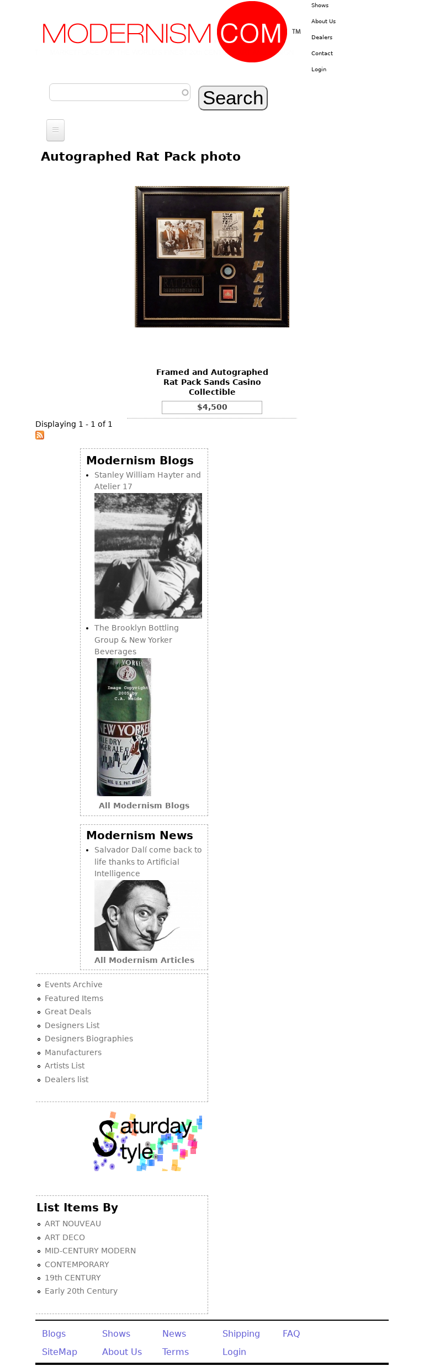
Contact (322, 53)
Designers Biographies (89, 1038)
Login (318, 69)
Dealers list (66, 1079)
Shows (319, 5)
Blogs (54, 1333)
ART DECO (65, 1237)
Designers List (72, 1025)
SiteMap (59, 1352)
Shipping (241, 1333)
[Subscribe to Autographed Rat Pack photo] (39, 436)
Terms (175, 1352)
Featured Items (74, 998)
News (174, 1333)
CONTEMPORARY (77, 1264)
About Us (323, 21)
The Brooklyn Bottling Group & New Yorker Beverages (136, 639)
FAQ (291, 1333)
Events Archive (74, 984)
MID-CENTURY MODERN (90, 1250)
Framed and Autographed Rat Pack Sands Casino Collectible (212, 382)
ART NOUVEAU (73, 1223)
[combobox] (119, 92)
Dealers (321, 37)
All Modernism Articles (144, 960)
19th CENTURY (73, 1277)
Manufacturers (73, 1052)
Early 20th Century (81, 1290)
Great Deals (68, 1011)
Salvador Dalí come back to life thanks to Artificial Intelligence (148, 861)
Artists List (64, 1065)
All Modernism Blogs (144, 805)
